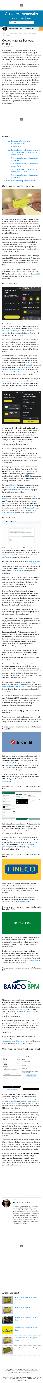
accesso (18, 1103)
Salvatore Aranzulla (8, 46)
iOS (3, 1103)
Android (5, 763)
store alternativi (32, 1101)
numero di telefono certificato (14, 369)
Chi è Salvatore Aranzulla (21, 1369)
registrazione (30, 365)
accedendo (10, 842)
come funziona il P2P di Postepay (19, 489)
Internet (28, 18)
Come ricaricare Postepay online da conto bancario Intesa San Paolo (24, 170)
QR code (12, 584)
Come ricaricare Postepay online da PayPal (20, 180)
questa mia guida (34, 960)
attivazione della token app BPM (15, 1041)
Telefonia (22, 18)
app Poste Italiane (16, 571)
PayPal (19, 91)
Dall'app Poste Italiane (18, 143)
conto (21, 1096)
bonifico (18, 271)
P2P (38, 274)
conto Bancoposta (22, 684)
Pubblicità (20, 1371)
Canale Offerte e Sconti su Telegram (21, 28)
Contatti (14, 1371)
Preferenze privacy (27, 1372)
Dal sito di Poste (16, 146)
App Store (19, 335)
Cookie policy (18, 1372)
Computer (15, 18)
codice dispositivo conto (10, 686)
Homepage (9, 1369)
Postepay (21, 55)
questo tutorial (6, 781)
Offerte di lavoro (28, 1371)
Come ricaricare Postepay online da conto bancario (23, 150)
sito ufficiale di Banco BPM (26, 1011)
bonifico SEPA (25, 901)
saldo (16, 1099)
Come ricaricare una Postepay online (18, 141)
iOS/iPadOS (13, 763)
